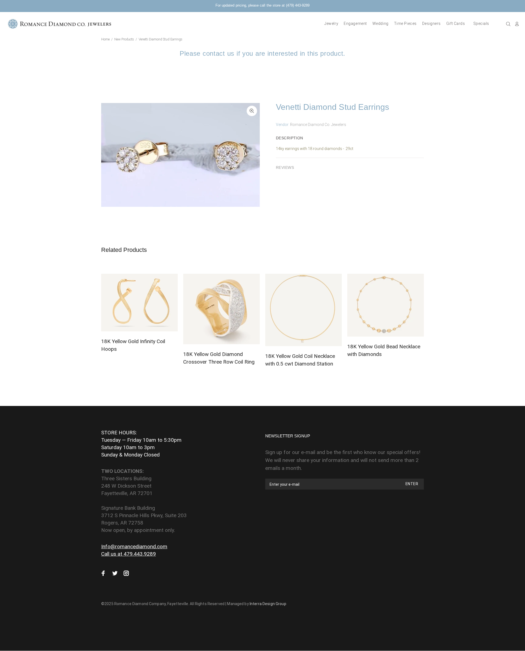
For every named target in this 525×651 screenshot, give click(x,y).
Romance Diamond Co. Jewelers (318, 124)
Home (105, 39)
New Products (124, 39)
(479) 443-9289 (298, 5)
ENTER (412, 484)
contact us (218, 53)
